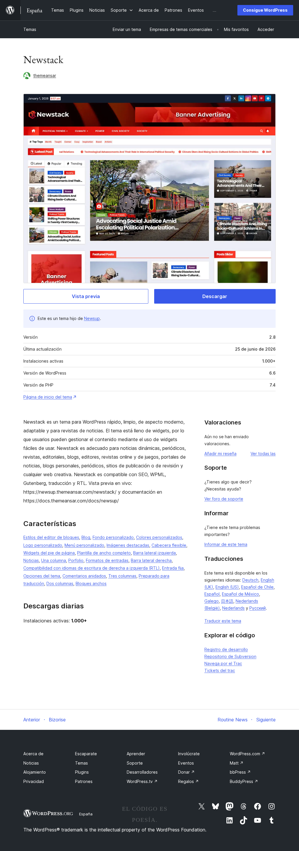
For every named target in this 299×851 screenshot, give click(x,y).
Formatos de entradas (107, 560)
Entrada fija (173, 567)
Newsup (92, 318)
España (86, 814)
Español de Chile (257, 586)
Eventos (186, 762)
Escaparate (86, 753)
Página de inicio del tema (47, 396)
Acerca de (33, 753)
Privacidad (33, 781)
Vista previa (86, 296)
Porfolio (76, 560)
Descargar (214, 296)
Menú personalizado (84, 545)
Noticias (31, 560)
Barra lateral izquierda (154, 552)
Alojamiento (34, 772)
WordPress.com (247, 753)
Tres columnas (122, 575)
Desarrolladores (142, 772)
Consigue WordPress (265, 10)
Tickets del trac (219, 670)
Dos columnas (59, 583)
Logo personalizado (42, 545)
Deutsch (250, 579)
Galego (211, 600)
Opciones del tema (41, 575)
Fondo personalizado (113, 537)
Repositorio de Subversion (230, 656)
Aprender (136, 753)
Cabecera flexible (169, 545)
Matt (237, 762)
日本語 (227, 600)
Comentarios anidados (84, 575)
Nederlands (233, 607)
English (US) (227, 586)
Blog (85, 537)
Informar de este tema (225, 544)
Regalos (188, 781)
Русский (257, 607)
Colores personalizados (159, 537)
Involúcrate (189, 753)
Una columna (53, 560)
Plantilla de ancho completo (104, 552)
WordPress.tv (142, 781)
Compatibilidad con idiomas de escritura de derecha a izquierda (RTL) (91, 567)
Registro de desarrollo (226, 649)
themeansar (44, 75)
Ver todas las (263, 453)
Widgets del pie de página (49, 552)
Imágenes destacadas (128, 545)
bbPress (240, 772)
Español (212, 593)
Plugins (82, 772)
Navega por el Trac (223, 663)
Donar (186, 772)
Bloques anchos (91, 583)
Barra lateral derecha (151, 560)
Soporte (135, 762)
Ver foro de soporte (223, 498)
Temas (29, 29)
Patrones (84, 781)
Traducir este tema (222, 620)
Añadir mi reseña (220, 453)
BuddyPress (244, 781)
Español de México (240, 593)
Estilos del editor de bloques (51, 537)
